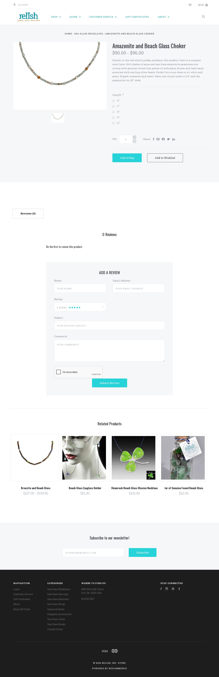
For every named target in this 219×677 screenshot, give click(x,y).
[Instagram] (166, 589)
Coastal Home (55, 629)
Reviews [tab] (26, 213)
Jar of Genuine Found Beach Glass (183, 488)
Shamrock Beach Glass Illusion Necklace (134, 488)
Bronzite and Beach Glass (35, 488)
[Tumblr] (179, 589)
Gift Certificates (137, 16)
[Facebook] (161, 589)
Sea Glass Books (56, 624)
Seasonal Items (55, 609)
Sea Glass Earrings (57, 594)
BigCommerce (118, 668)
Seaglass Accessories (59, 614)
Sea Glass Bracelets (58, 599)
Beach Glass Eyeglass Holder (85, 488)
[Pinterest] (173, 589)
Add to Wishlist (165, 157)
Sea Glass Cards (56, 619)
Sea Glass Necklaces (58, 589)
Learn (73, 16)
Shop (54, 16)
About (162, 16)
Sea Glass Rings (56, 604)
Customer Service (101, 16)
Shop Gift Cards (21, 609)
